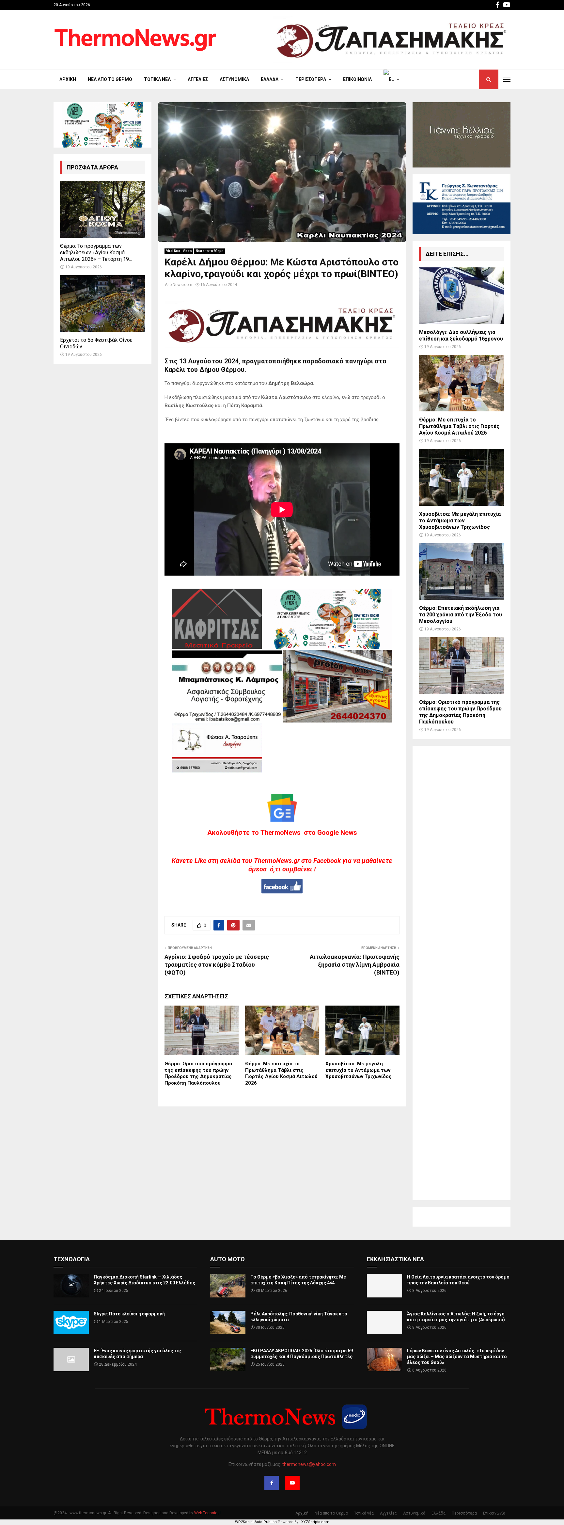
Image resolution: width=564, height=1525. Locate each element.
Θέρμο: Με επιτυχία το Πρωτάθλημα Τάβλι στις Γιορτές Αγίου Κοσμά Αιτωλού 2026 (281, 1073)
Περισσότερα (310, 79)
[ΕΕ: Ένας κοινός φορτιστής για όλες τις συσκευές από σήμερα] (71, 1359)
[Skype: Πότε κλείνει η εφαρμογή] (71, 1322)
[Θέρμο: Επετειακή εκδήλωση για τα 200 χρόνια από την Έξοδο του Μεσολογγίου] (461, 571)
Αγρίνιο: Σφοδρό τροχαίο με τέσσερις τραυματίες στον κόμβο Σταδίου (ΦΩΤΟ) (216, 964)
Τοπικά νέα (157, 79)
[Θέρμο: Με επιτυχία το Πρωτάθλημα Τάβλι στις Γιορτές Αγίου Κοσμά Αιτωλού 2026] (461, 383)
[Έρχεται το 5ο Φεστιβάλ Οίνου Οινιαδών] (102, 303)
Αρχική (67, 79)
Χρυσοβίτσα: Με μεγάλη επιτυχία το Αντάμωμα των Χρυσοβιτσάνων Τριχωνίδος (358, 1070)
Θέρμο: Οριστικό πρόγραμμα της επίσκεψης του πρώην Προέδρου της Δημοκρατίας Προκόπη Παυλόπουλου (198, 1073)
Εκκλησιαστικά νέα (395, 1259)
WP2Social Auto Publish (256, 1522)
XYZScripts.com (315, 1522)
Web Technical (207, 1513)
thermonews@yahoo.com (309, 1464)
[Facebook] (271, 1483)
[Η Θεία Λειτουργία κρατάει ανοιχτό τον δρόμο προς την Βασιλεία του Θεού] (384, 1285)
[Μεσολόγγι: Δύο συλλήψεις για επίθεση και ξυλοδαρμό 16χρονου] (461, 295)
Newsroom (182, 284)
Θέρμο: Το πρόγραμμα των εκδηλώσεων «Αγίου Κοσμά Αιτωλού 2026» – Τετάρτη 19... (96, 252)
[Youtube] (292, 1483)
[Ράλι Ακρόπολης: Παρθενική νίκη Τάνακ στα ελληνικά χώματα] (227, 1322)
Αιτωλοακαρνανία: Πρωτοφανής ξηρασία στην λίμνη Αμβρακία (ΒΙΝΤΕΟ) (355, 964)
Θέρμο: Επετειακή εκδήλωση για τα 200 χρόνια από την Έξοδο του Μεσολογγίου (460, 614)
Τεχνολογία (72, 1259)
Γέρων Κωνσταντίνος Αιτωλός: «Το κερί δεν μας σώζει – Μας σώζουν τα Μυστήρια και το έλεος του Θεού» (457, 1356)
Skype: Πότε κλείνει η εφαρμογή (129, 1313)
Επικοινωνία (357, 79)
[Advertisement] (461, 973)
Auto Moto (227, 1259)
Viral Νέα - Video (179, 251)
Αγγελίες (198, 79)
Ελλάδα (269, 79)
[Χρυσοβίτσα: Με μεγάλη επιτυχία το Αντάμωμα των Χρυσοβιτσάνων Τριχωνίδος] (461, 477)
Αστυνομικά (234, 79)
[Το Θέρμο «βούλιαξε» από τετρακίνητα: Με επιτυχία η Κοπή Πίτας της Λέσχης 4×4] (227, 1285)
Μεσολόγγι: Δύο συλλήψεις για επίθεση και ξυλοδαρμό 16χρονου (461, 335)
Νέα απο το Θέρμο (110, 79)
